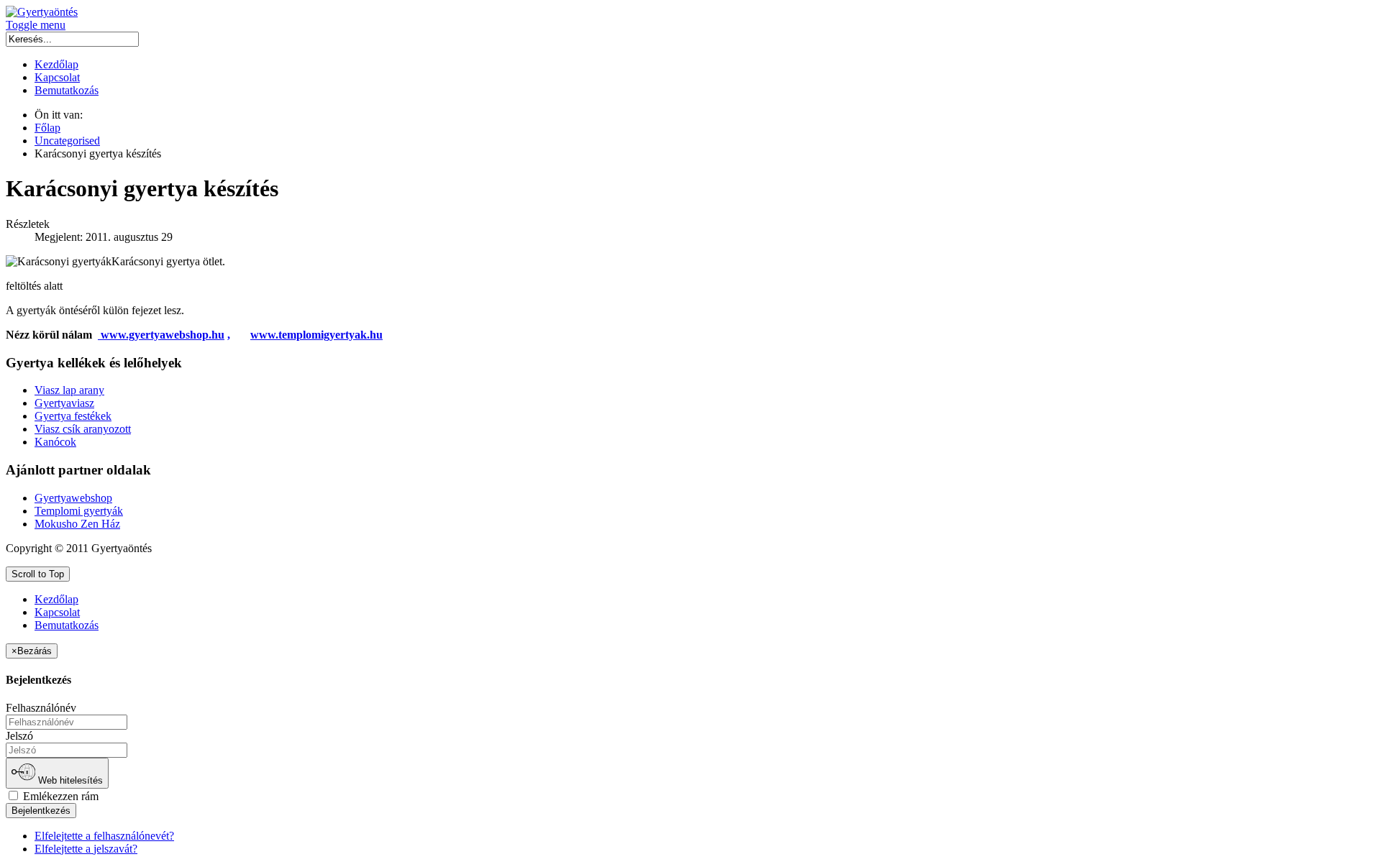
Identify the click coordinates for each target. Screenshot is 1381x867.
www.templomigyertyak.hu (316, 335)
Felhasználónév (41, 708)
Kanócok (55, 442)
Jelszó (19, 736)
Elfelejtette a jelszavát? (86, 849)
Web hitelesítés (69, 781)
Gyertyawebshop (73, 498)
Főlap (47, 127)
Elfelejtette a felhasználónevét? (104, 836)
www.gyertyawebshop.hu (162, 335)
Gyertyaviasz (64, 403)
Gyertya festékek (73, 416)
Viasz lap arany (69, 390)
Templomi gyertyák (79, 511)
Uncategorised (67, 140)
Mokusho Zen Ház (77, 524)
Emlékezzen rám (59, 796)
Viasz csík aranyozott (83, 429)
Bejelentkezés (41, 810)
